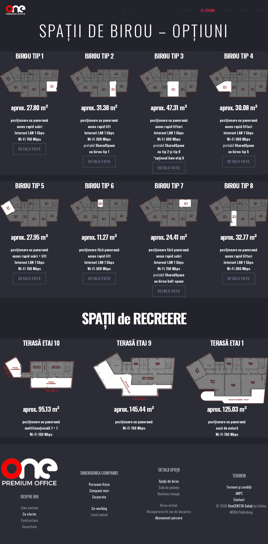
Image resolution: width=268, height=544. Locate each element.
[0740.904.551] (133, 10)
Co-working (99, 508)
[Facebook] (124, 10)
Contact (239, 499)
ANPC (239, 493)
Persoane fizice (99, 484)
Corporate (99, 496)
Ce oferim (29, 514)
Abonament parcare (168, 517)
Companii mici (99, 490)
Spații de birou (169, 481)
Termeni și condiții (239, 487)
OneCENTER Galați (240, 505)
